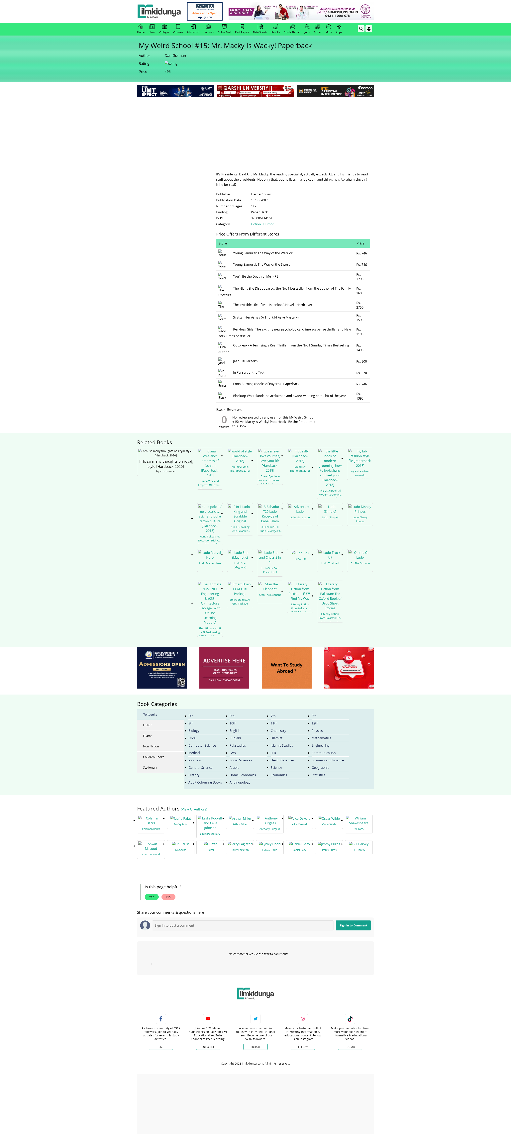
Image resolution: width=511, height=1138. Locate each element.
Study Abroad (292, 32)
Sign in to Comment (353, 925)
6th (232, 716)
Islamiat (276, 738)
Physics (317, 730)
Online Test (224, 32)
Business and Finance (328, 760)
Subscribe (208, 1047)
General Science (200, 767)
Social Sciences (241, 760)
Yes (151, 897)
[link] (205, 11)
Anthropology (240, 782)
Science (276, 767)
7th (273, 716)
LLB (273, 753)
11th (274, 723)
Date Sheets (260, 32)
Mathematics (321, 738)
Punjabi (235, 738)
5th (190, 716)
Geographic (320, 767)
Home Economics (243, 775)
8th (314, 716)
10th (233, 723)
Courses (178, 32)
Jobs (307, 32)
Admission (193, 32)
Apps (339, 32)
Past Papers (242, 32)
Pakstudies (238, 745)
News (152, 32)
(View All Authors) (194, 809)
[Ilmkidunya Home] (159, 11)
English (235, 730)
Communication (324, 753)
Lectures (208, 32)
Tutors (317, 32)
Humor (268, 224)
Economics (279, 775)
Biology (193, 730)
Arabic (234, 767)
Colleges (164, 32)
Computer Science (202, 745)
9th (190, 723)
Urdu (192, 738)
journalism (196, 760)
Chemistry (278, 730)
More (329, 32)
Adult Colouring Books (205, 782)
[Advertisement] (255, 128)
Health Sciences (282, 760)
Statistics (318, 775)
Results (275, 32)
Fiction (256, 224)
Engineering (321, 745)
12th (315, 723)
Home (141, 32)
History (193, 775)
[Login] (368, 28)
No (168, 897)
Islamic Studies (282, 745)
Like (160, 1047)
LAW (233, 753)
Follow (255, 1047)
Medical (194, 753)
